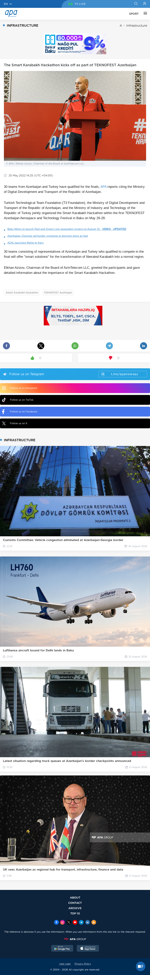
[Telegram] (81, 922)
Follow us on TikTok (21, 399)
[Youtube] (75, 922)
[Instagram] (62, 922)
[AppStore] (88, 948)
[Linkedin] (87, 922)
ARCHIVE (75, 908)
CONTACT (75, 902)
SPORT (134, 13)
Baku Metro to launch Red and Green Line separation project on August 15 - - (66, 229)
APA (103, 187)
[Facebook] (56, 922)
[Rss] (93, 922)
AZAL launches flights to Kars (25, 242)
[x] (68, 922)
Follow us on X (18, 423)
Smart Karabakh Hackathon (22, 292)
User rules (65, 963)
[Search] (135, 4)
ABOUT (75, 897)
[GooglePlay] (62, 948)
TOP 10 (75, 913)
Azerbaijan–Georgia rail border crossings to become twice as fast (47, 235)
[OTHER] (144, 13)
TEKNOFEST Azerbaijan (58, 292)
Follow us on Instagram (23, 388)
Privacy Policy (83, 963)
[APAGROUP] (75, 939)
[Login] (144, 4)
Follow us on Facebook (23, 411)
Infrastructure (136, 25)
